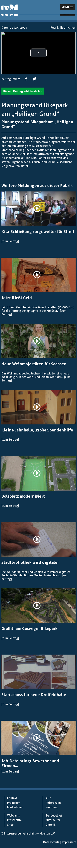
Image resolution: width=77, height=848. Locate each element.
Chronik (51, 824)
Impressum (69, 842)
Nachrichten (68, 27)
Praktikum (13, 802)
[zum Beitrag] (10, 241)
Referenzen (53, 802)
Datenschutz (51, 842)
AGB (48, 798)
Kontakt (12, 798)
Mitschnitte (14, 820)
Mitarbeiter (53, 820)
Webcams (13, 815)
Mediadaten (15, 807)
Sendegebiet (54, 815)
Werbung (51, 807)
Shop (10, 824)
